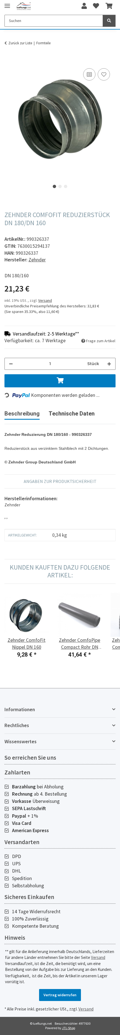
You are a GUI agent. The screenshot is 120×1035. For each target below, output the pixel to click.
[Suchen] (109, 21)
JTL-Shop (68, 1028)
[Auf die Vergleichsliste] (89, 74)
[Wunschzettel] (96, 6)
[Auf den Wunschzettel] (104, 74)
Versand (45, 300)
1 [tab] (54, 186)
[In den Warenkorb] (8, 61)
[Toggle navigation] (7, 3)
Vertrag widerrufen (60, 994)
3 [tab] (65, 186)
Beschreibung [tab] (22, 413)
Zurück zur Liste (20, 43)
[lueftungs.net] (24, 6)
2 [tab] (60, 186)
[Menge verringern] (11, 364)
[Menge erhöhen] (109, 364)
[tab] (72, 415)
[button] (84, 6)
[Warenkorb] (109, 6)
